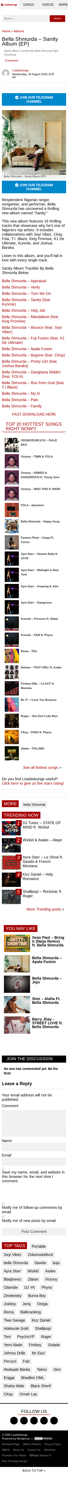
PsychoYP (25, 1337)
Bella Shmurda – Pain (20, 400)
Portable (39, 1246)
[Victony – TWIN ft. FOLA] (12, 461)
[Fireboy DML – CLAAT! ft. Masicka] (12, 688)
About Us (18, 1449)
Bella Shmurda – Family (22, 406)
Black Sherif (41, 1386)
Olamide (11, 1287)
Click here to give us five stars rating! (33, 783)
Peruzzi (10, 1361)
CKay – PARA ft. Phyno (36, 732)
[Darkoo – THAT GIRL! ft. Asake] (12, 672)
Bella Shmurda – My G (21, 393)
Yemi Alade (13, 1345)
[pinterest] (54, 1420)
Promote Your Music (14, 1455)
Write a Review (32, 1444)
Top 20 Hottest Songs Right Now (34, 426)
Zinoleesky (13, 1296)
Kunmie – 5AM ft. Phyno (37, 635)
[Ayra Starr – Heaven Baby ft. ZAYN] (12, 558)
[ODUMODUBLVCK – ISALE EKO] (12, 445)
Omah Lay (28, 1394)
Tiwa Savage (14, 1320)
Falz (26, 1361)
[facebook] (14, 1420)
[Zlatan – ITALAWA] (12, 753)
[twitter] (24, 1420)
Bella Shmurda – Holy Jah (23, 310)
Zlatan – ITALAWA (32, 748)
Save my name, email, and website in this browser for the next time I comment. (33, 1176)
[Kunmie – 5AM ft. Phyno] (12, 640)
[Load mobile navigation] (63, 5)
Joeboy (10, 1304)
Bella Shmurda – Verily (21, 287)
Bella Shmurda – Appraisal (24, 281)
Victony (51, 1279)
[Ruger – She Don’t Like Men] (12, 721)
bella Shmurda (34, 805)
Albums (19, 31)
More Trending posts (45, 909)
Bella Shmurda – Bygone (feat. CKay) (33, 355)
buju (56, 1263)
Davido (40, 1263)
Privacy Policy (52, 1444)
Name (7, 1141)
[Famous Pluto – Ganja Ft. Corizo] (12, 542)
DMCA (6, 1449)
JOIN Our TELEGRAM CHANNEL (36, 99)
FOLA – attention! (32, 505)
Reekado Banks (17, 1369)
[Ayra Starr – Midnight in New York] (12, 575)
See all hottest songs (40, 767)
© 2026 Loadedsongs (15, 1434)
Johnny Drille (14, 1353)
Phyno (47, 1287)
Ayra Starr (12, 1271)
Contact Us (34, 1449)
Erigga (9, 1378)
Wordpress (23, 1438)
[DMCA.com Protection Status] (43, 1438)
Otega (42, 1304)
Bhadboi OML (32, 1378)
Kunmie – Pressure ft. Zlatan (39, 618)
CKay (8, 1394)
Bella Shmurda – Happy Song (40, 521)
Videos (48, 4)
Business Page (11, 1444)
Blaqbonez (12, 1279)
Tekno (42, 1369)
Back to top (32, 1470)
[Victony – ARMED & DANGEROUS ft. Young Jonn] (12, 477)
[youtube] (44, 1420)
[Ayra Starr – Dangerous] (12, 607)
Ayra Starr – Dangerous (36, 602)
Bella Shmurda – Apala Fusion (27, 349)
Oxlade (54, 1345)
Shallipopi (43, 1328)
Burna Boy (37, 1296)
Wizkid (33, 1271)
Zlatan (33, 1279)
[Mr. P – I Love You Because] (12, 704)
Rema (9, 1312)
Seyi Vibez (12, 1254)
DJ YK (29, 1287)
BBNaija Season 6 (40, 1455)
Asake (50, 1271)
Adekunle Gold (16, 1328)
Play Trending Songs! (14, 1461)
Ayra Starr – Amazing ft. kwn (39, 586)
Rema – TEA (29, 651)
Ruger (46, 1337)
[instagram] (34, 1420)
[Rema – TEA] (12, 656)
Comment (11, 60)
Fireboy (35, 1345)
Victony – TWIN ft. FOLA (37, 456)
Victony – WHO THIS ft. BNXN (40, 489)
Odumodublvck (40, 1254)
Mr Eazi (38, 1353)
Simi (57, 1369)
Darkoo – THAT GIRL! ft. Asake (41, 667)
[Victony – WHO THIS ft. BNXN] (12, 494)
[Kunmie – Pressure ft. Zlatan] (12, 623)
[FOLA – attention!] (12, 510)
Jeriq (26, 1304)
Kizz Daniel (41, 1320)
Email (6, 1155)
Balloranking (30, 1312)
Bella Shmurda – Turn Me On (26, 293)
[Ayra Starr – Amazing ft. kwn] (12, 591)
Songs (28, 4)
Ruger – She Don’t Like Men (39, 716)
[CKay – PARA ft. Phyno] (12, 737)
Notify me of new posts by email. (29, 1221)
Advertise (49, 1449)
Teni (7, 1337)
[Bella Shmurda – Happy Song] (12, 526)
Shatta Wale (14, 1386)
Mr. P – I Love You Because (38, 699)
